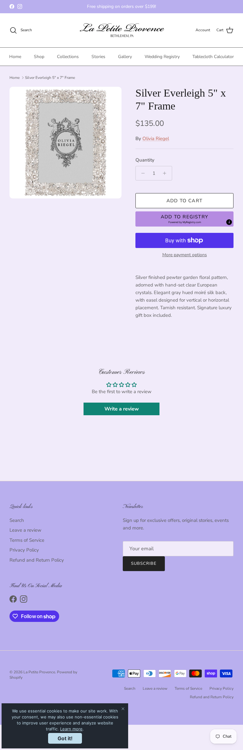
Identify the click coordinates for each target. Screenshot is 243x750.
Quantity (144, 160)
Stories (98, 57)
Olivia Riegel (155, 138)
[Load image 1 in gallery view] (65, 142)
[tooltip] (229, 222)
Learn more (71, 728)
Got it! (65, 738)
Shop (39, 57)
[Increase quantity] (166, 173)
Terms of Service (26, 540)
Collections (68, 57)
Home (15, 57)
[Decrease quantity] (141, 173)
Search (16, 520)
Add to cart (184, 201)
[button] (184, 219)
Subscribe (144, 563)
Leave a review (25, 530)
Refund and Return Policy (36, 560)
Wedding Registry (162, 57)
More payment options (184, 255)
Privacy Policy (24, 550)
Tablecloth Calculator (213, 57)
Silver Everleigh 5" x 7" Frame (50, 77)
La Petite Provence (39, 672)
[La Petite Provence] (122, 30)
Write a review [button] (121, 408)
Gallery (125, 57)
